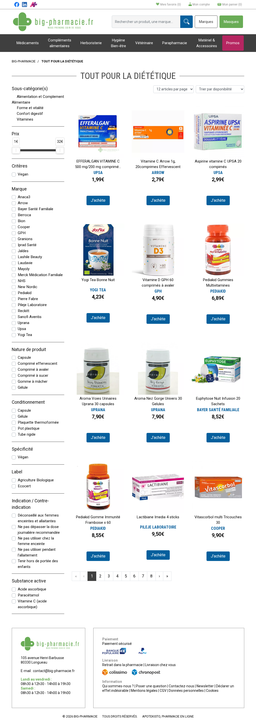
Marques (206, 21)
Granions (25, 239)
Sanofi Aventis (30, 317)
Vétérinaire (144, 43)
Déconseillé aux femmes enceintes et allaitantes (38, 518)
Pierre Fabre (28, 299)
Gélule (23, 387)
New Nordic (27, 287)
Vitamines (25, 119)
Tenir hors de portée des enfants (38, 564)
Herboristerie (91, 43)
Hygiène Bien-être (118, 43)
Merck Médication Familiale (40, 275)
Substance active (29, 580)
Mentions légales (144, 691)
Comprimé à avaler (33, 369)
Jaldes (23, 251)
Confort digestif (30, 113)
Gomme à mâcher (33, 381)
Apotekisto (168, 716)
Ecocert (24, 486)
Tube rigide (27, 434)
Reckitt (23, 311)
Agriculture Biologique (36, 480)
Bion (21, 221)
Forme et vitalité (30, 108)
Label (17, 471)
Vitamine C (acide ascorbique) (32, 604)
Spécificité (22, 449)
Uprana (23, 323)
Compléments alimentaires (59, 43)
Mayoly (24, 269)
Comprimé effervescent (37, 363)
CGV (163, 691)
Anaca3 (24, 197)
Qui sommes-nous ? (118, 686)
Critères (20, 166)
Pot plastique (29, 428)
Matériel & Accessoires (206, 43)
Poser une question (151, 686)
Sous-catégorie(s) (30, 88)
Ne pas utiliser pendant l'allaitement (37, 552)
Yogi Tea (25, 335)
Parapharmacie (174, 43)
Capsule (24, 357)
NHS (22, 281)
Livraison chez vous (160, 665)
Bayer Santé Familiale (35, 209)
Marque (19, 188)
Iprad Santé (27, 245)
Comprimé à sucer (33, 375)
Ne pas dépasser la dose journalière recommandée (39, 530)
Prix (15, 133)
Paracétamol (28, 595)
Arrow (23, 203)
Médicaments (27, 43)
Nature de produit (29, 349)
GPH (22, 233)
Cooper (24, 227)
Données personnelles (186, 691)
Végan (23, 457)
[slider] (16, 150)
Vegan (23, 174)
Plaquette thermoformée (38, 422)
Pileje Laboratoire (32, 305)
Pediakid (25, 293)
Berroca (24, 215)
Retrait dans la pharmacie (122, 665)
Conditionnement (28, 402)
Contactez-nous (181, 686)
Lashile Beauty (30, 257)
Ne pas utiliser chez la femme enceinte (36, 541)
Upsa (22, 329)
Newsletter (205, 686)
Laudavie (25, 263)
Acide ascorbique (32, 589)
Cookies (212, 691)
